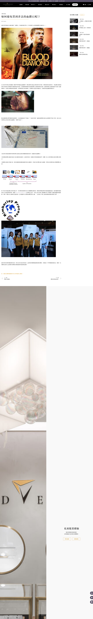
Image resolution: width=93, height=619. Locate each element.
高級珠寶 (40, 4)
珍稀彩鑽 (27, 4)
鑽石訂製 (47, 4)
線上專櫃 (68, 4)
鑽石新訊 (54, 4)
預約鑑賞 (75, 4)
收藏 (85, 4)
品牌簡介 (21, 4)
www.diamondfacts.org (21, 192)
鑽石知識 (4, 13)
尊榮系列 (33, 4)
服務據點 (61, 4)
